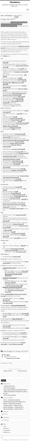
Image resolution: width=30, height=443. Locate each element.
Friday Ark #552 (19, 409)
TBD (26, 328)
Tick (16, 191)
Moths (23, 199)
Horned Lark (18, 142)
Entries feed (6, 428)
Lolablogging (18, 99)
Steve (27, 26)
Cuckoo (18, 179)
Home (2, 15)
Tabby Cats (20, 96)
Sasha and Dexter (17, 224)
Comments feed (6, 430)
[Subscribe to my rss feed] (2, 437)
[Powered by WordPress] (14, 439)
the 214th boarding (21, 252)
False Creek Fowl (17, 162)
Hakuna (5, 62)
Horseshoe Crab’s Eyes (16, 208)
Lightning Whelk (14, 198)
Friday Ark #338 (23, 371)
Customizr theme (25, 439)
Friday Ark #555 (18, 405)
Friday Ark (3, 24)
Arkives (5, 56)
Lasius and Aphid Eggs (18, 194)
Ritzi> (23, 81)
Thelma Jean (7, 230)
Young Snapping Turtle (17, 120)
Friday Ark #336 (7, 371)
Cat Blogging (19, 22)
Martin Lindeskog (8, 407)
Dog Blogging (24, 22)
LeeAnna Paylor (7, 405)
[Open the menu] (28, 10)
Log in (4, 426)
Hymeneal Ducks (19, 134)
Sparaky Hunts (20, 215)
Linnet (22, 169)
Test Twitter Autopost (9, 388)
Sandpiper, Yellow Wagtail (18, 170)
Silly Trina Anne (17, 98)
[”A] (4, 243)
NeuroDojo (24, 313)
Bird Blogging (8, 15)
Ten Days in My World (18, 149)
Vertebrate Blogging (4, 26)
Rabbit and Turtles (15, 127)
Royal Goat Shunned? (15, 118)
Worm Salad (6, 326)
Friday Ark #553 (19, 407)
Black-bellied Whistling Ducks (11, 159)
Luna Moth (17, 187)
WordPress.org (6, 432)
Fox (12, 129)
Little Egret (6, 137)
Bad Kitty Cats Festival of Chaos (12, 287)
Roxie (12, 232)
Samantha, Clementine (21, 72)
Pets (21, 24)
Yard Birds (16, 164)
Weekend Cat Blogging (13, 26)
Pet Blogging (17, 24)
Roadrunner (17, 180)
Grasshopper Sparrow (9, 156)
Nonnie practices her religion (13, 358)
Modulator (15, 2)
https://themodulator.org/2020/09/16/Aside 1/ (15, 390)
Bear (19, 121)
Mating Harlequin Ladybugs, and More (13, 204)
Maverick (5, 221)
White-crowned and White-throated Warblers (15, 140)
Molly (22, 245)
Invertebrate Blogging (10, 24)
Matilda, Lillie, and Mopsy (10, 126)
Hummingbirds (23, 153)
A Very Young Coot (17, 161)
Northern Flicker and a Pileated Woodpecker (16, 176)
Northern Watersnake (21, 123)
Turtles (19, 113)
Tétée (14, 117)
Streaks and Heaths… (20, 196)
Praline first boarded (10, 250)
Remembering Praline (16, 249)
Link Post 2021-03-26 (9, 386)
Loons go (19, 152)
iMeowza (24, 271)
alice (8, 355)
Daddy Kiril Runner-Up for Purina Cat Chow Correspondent (14, 94)
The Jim (16, 238)
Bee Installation (15, 193)
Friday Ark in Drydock (10, 395)
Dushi (19, 78)
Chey (20, 69)
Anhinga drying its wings (16, 143)
